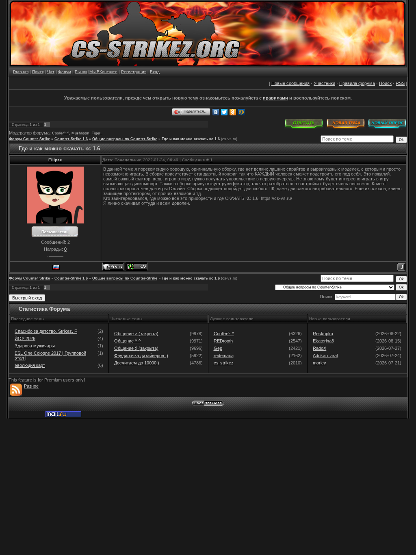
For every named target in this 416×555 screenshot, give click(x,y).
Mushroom (80, 133)
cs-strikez (224, 362)
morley (319, 362)
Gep (218, 348)
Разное (31, 386)
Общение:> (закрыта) (136, 333)
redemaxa (224, 355)
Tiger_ (97, 133)
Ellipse (55, 160)
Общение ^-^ (127, 340)
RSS (400, 83)
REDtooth (223, 340)
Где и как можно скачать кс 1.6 (191, 139)
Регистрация (133, 71)
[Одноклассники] (233, 112)
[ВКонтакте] (216, 112)
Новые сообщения (290, 83)
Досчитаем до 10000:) (136, 362)
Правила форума (357, 83)
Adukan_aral (325, 355)
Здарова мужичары (35, 345)
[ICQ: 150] (137, 266)
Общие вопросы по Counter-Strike (124, 139)
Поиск (37, 71)
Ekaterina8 (323, 340)
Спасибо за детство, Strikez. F (46, 331)
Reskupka (323, 333)
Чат (50, 71)
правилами (275, 97)
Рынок (81, 71)
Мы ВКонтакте (103, 71)
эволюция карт (30, 365)
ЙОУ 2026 (25, 338)
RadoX (319, 348)
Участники (324, 83)
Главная (20, 71)
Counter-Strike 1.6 (71, 139)
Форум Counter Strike (29, 139)
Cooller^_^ (60, 133)
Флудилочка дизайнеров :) (141, 355)
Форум (64, 71)
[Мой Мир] (241, 112)
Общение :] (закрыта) (136, 348)
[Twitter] (224, 112)
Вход (155, 71)
